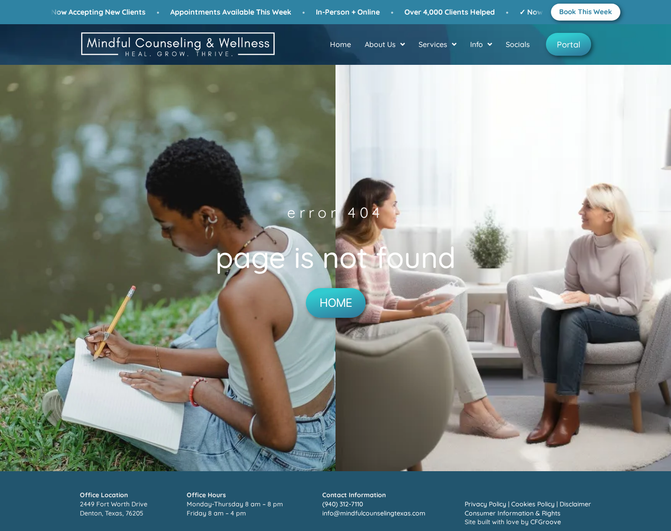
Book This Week (585, 11)
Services (433, 44)
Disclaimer (575, 504)
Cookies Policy (533, 504)
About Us (380, 44)
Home (340, 44)
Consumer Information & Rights (513, 513)
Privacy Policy (485, 504)
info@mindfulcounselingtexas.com (373, 513)
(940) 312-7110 (342, 504)
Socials (518, 44)
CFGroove (545, 522)
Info (476, 44)
